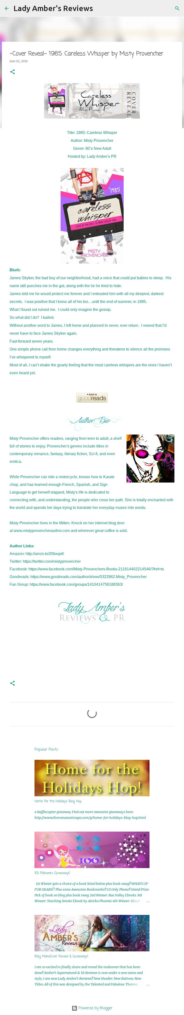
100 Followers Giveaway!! (52, 873)
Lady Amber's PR (101, 156)
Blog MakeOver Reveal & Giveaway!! (61, 956)
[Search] (100, 8)
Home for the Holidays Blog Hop (57, 801)
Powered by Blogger (95, 1008)
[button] (12, 72)
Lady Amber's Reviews (53, 8)
